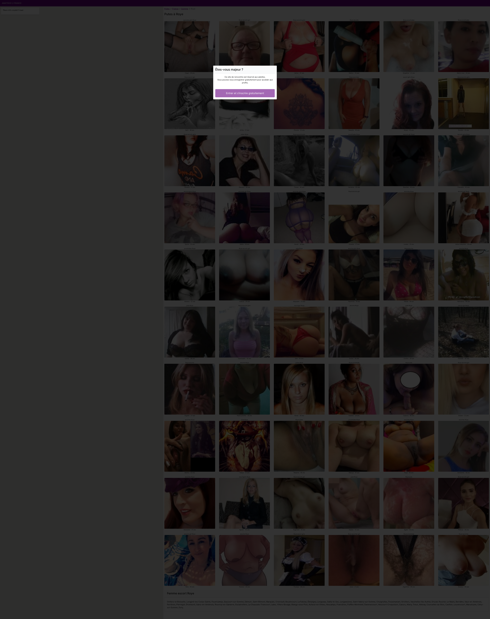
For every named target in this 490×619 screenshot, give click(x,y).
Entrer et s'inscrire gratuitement (245, 93)
